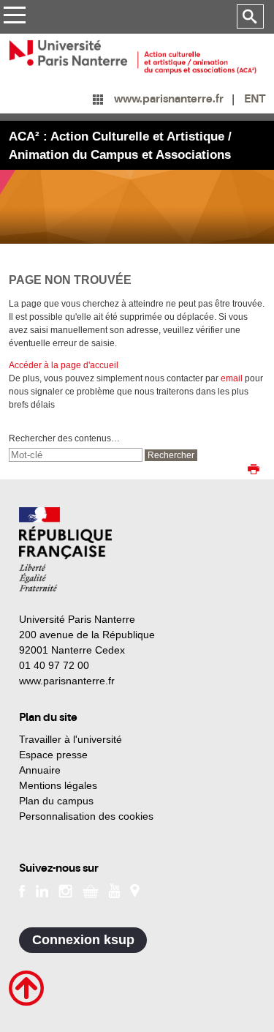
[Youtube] (114, 890)
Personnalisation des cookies (86, 816)
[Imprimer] (253, 470)
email (232, 378)
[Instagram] (65, 890)
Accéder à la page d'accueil (63, 365)
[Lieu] (135, 890)
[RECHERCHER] (250, 16)
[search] (75, 455)
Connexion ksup (83, 939)
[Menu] (14, 17)
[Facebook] (22, 890)
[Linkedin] (42, 890)
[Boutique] (91, 890)
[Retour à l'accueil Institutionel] (65, 549)
